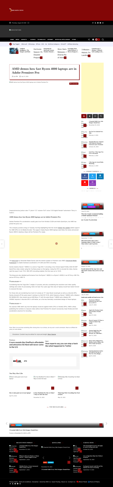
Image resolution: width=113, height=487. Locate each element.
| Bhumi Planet (81, 482)
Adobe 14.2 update (64, 228)
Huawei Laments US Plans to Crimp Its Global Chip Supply (96, 322)
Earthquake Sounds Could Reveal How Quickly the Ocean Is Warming (93, 467)
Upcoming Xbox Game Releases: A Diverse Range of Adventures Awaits (73, 51)
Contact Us (71, 482)
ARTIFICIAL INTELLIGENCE (62, 39)
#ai (46, 44)
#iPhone (38, 44)
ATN (16, 76)
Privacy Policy (13, 482)
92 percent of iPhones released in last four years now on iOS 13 (95, 301)
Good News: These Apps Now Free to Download (96, 152)
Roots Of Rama (95, 482)
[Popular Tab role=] (84, 116)
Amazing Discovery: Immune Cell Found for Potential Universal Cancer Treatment (96, 143)
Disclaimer (35, 482)
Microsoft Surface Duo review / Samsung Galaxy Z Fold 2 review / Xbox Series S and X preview (91, 242)
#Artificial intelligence (54, 44)
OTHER (74, 39)
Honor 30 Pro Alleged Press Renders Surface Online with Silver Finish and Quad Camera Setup (96, 343)
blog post (15, 260)
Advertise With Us (45, 482)
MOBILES (97, 204)
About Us (64, 482)
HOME (12, 39)
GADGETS (24, 39)
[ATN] (17, 361)
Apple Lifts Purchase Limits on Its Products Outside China (96, 312)
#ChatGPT (64, 44)
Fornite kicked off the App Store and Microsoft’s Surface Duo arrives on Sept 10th (92, 270)
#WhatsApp (31, 44)
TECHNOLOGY (41, 39)
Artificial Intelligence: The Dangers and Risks (25, 50)
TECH (85, 206)
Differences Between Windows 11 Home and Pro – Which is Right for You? (29, 456)
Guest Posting (56, 482)
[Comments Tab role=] (95, 116)
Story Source (52, 334)
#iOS (42, 44)
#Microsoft (24, 44)
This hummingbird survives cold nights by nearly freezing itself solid (93, 446)
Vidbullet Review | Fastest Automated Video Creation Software (28, 467)
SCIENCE (33, 39)
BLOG (85, 204)
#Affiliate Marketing (73, 44)
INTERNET (50, 39)
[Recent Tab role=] (89, 116)
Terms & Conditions (25, 482)
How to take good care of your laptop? (20, 393)
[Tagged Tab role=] (101, 116)
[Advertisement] (44, 246)
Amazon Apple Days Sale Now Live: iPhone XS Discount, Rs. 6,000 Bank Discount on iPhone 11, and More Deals (96, 333)
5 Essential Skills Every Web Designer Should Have (96, 122)
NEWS (17, 39)
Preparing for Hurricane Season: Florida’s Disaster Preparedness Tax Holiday (49, 52)
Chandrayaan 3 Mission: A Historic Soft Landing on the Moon (97, 51)
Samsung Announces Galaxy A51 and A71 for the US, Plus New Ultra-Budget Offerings (96, 353)
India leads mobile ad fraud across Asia (92, 297)
